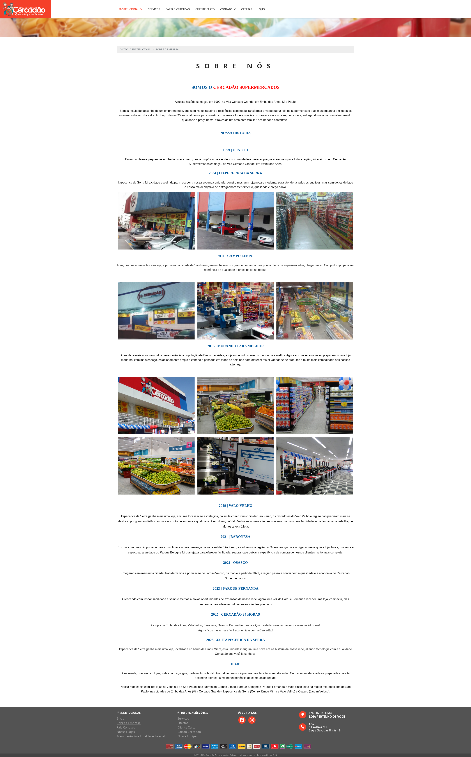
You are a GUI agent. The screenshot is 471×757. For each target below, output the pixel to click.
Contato (226, 9)
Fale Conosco (126, 727)
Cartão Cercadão (178, 9)
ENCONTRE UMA (327, 715)
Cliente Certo (205, 9)
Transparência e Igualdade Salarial (141, 736)
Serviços (154, 9)
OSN (275, 755)
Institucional (129, 9)
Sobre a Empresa (129, 723)
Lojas (261, 9)
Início (120, 719)
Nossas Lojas (126, 732)
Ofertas (246, 9)
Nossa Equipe (187, 736)
